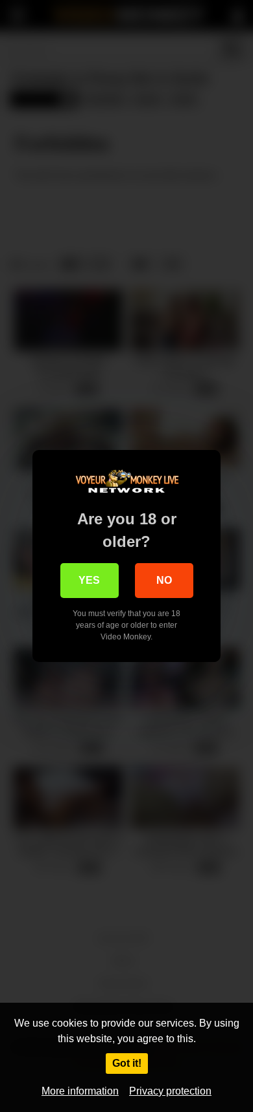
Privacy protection (170, 1090)
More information (80, 1090)
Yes (89, 580)
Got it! (126, 1063)
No (164, 580)
